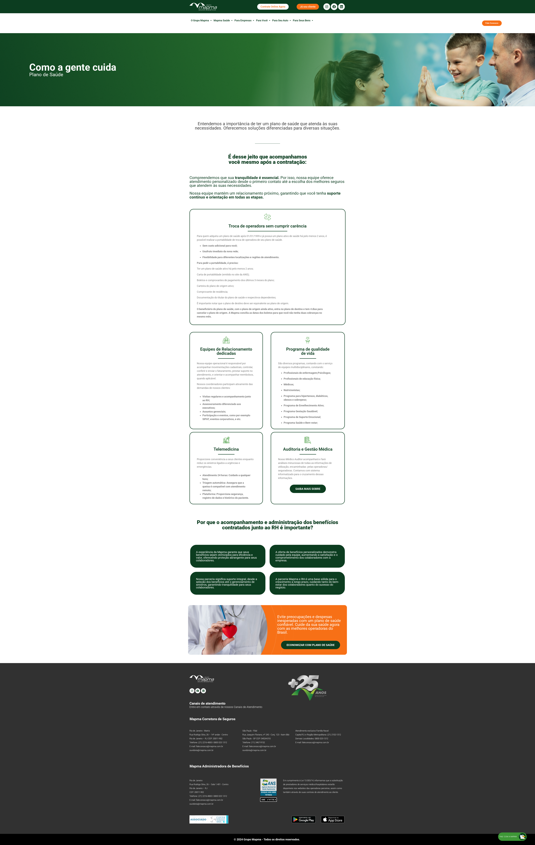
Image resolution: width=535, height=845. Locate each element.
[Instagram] (326, 6)
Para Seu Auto (280, 20)
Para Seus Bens (301, 20)
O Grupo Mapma (200, 20)
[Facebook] (334, 6)
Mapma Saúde (222, 20)
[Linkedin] (341, 6)
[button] (201, 20)
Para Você (262, 20)
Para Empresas (242, 20)
